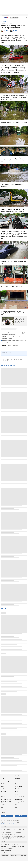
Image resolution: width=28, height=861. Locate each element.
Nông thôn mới (18, 799)
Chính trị (17, 775)
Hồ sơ (16, 804)
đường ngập (15, 345)
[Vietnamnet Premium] (4, 776)
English (2, 804)
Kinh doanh (17, 778)
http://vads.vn (8, 850)
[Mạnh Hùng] (11, 31)
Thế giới (16, 783)
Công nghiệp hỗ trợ (19, 796)
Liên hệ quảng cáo (5, 841)
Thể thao (17, 781)
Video (16, 807)
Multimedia (3, 809)
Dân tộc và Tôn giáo (5, 781)
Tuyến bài (7, 815)
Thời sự (4, 21)
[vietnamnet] (6, 18)
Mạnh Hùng (16, 30)
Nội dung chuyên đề (19, 802)
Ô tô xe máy (3, 791)
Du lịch (16, 791)
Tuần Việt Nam (4, 796)
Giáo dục (3, 783)
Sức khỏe (3, 789)
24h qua (3, 812)
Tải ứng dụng (5, 855)
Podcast (16, 809)
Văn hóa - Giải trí (19, 786)
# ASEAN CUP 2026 (14, 17)
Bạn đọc (16, 794)
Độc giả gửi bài (14, 855)
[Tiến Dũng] (2, 31)
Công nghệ (17, 789)
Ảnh (2, 807)
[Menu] (2, 18)
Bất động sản (4, 794)
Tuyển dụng (23, 855)
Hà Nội (9, 345)
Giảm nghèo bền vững (6, 799)
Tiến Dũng (6, 30)
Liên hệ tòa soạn (5, 826)
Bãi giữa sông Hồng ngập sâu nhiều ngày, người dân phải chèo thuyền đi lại (19, 320)
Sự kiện (20, 815)
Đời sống (3, 786)
